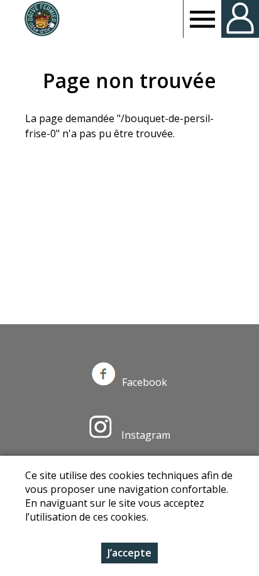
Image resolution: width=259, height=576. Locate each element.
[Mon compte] (240, 19)
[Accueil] (42, 19)
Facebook (144, 382)
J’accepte (129, 553)
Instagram (144, 435)
